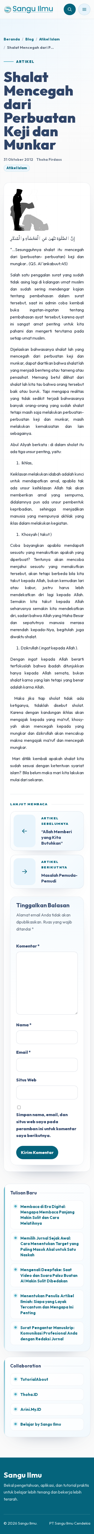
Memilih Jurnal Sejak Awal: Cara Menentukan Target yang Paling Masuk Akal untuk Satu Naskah (49, 1246)
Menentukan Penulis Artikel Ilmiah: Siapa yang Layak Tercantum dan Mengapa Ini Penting (47, 1304)
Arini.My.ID (30, 1409)
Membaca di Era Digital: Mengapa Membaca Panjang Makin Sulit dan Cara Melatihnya (47, 1215)
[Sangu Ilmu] (28, 9)
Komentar (28, 946)
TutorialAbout (34, 1379)
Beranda (12, 39)
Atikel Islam (49, 39)
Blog (29, 39)
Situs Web (26, 1079)
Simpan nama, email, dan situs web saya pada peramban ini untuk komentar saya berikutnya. (46, 1125)
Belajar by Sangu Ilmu (40, 1424)
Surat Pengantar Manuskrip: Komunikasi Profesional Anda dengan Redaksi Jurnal (48, 1333)
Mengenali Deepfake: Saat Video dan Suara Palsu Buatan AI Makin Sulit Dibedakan (49, 1275)
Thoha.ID (29, 1394)
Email (23, 1052)
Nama (24, 1024)
